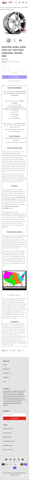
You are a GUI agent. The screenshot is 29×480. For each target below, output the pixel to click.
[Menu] (26, 2)
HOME (5, 365)
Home (2, 7)
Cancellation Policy (9, 441)
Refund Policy (7, 437)
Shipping (4, 61)
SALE (4, 381)
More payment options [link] (14, 80)
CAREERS (6, 377)
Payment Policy (7, 428)
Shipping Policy (7, 445)
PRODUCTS (6, 369)
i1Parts (8, 473)
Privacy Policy (7, 433)
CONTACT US (7, 373)
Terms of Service (8, 449)
